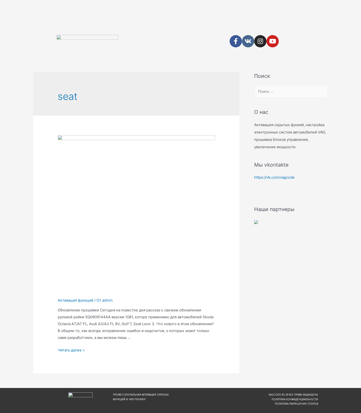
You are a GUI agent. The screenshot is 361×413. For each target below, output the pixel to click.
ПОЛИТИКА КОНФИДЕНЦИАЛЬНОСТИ (295, 399)
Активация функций (75, 300)
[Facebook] (236, 41)
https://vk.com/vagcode (274, 177)
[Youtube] (272, 41)
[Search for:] (291, 91)
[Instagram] (260, 41)
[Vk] (248, 41)
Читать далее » (71, 350)
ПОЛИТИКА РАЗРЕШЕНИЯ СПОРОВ (296, 403)
